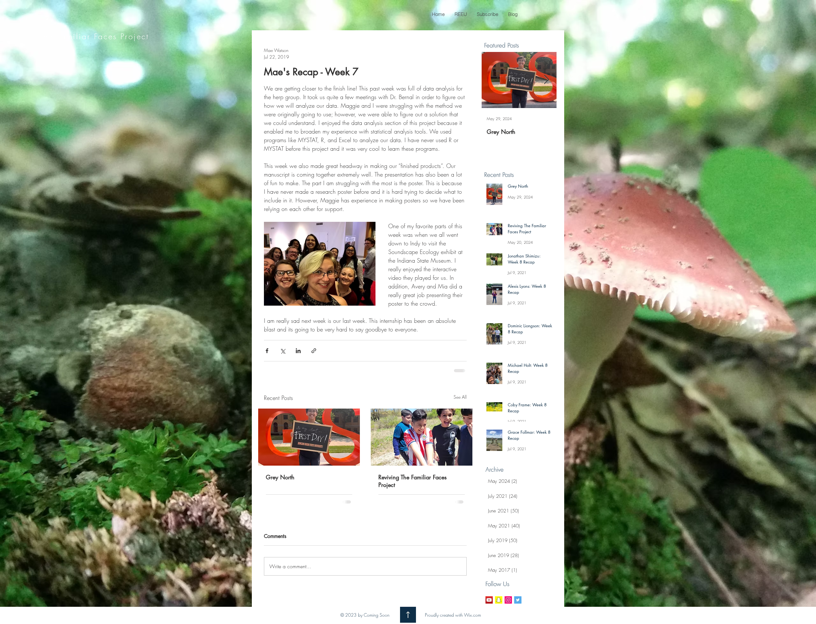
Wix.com (472, 615)
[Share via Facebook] (267, 351)
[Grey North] (309, 437)
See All (460, 397)
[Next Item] (546, 80)
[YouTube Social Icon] (489, 600)
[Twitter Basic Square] (517, 600)
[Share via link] (314, 351)
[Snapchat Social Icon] (498, 600)
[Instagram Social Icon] (508, 600)
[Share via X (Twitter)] (283, 351)
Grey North (280, 477)
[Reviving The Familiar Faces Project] (421, 437)
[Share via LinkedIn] (298, 351)
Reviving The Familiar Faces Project (412, 481)
